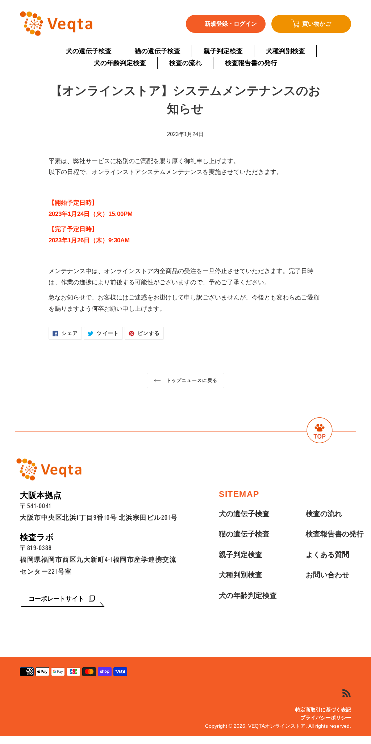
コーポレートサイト (57, 598)
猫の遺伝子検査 (244, 534)
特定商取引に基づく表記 (323, 710)
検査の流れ (324, 514)
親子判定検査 (240, 554)
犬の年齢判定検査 (248, 595)
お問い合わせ (327, 575)
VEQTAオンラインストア (276, 726)
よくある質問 (327, 554)
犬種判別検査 (240, 575)
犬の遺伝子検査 (244, 514)
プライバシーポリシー (325, 717)
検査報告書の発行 (335, 534)
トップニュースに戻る (190, 380)
